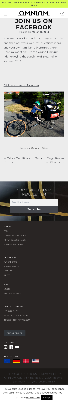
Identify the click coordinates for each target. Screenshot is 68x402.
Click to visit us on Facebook (21, 85)
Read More (33, 397)
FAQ (6, 231)
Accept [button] (47, 397)
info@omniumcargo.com (17, 320)
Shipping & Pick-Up (13, 244)
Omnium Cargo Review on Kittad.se (49, 160)
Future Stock (11, 262)
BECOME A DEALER (13, 293)
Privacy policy (50, 374)
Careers (8, 271)
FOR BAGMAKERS (12, 266)
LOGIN (7, 289)
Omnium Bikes (39, 148)
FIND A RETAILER (15, 333)
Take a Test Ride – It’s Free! (17, 160)
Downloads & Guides (15, 235)
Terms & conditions (22, 374)
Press (7, 275)
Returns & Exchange (15, 240)
